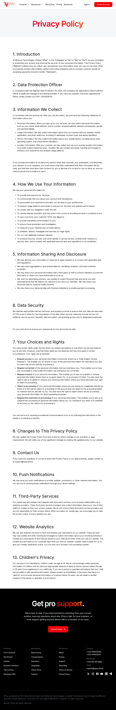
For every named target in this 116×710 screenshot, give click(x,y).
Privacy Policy (64, 674)
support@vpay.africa (95, 668)
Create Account (103, 4)
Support (62, 661)
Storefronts (8, 657)
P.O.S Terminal (9, 653)
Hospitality (35, 666)
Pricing (61, 657)
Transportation (37, 657)
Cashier (7, 661)
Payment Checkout (11, 666)
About (61, 653)
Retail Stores (36, 653)
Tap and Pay (9, 670)
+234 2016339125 (94, 654)
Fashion (34, 674)
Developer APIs (10, 674)
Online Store (36, 670)
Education (35, 661)
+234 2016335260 (94, 652)
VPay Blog (63, 666)
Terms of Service (65, 670)
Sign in (87, 4)
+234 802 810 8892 (94, 662)
